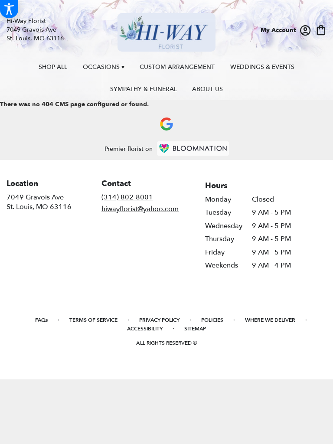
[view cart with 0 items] (321, 29)
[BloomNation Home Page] (193, 148)
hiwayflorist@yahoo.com (140, 209)
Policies (212, 320)
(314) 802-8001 (127, 197)
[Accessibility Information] (9, 9)
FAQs (41, 320)
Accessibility (145, 328)
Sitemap (195, 328)
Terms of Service (93, 320)
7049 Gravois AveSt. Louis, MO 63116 (39, 202)
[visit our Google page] (166, 124)
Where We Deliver (270, 320)
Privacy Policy (159, 320)
